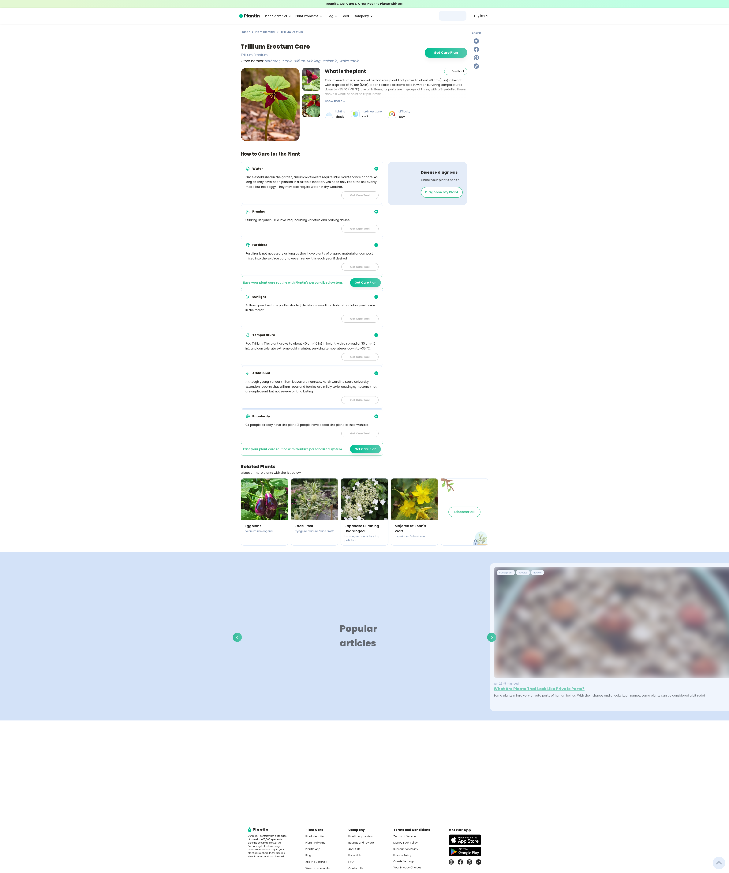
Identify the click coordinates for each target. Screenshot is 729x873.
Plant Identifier (265, 32)
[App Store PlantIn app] (465, 839)
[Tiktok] (478, 862)
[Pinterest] (476, 57)
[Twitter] (476, 41)
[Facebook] (476, 49)
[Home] (249, 15)
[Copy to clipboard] (476, 66)
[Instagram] (451, 862)
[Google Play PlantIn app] (465, 851)
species (522, 572)
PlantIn (245, 32)
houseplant (505, 572)
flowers (537, 572)
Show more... (335, 101)
